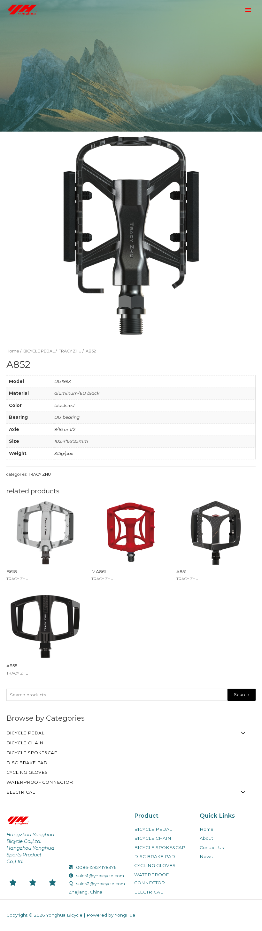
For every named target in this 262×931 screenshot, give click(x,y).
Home (12, 351)
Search (241, 694)
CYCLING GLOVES (27, 772)
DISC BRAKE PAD (26, 762)
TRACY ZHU (70, 351)
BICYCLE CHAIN (24, 742)
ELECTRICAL (20, 792)
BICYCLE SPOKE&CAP (32, 752)
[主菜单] (248, 10)
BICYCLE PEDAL (25, 732)
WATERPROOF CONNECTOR (39, 782)
